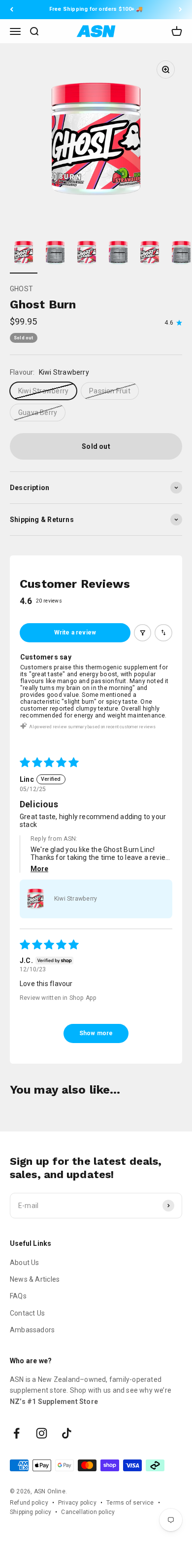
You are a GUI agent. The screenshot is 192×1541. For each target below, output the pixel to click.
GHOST (21, 289)
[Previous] (11, 9)
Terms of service (130, 1502)
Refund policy (29, 1502)
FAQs (18, 1296)
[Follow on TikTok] (66, 1433)
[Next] (180, 9)
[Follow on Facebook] (16, 1433)
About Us (24, 1262)
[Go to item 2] (55, 254)
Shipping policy (30, 1512)
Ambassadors (32, 1330)
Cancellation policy (88, 1512)
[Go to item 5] (149, 254)
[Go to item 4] (118, 254)
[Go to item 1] (23, 254)
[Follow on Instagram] (41, 1433)
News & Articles (35, 1279)
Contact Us (27, 1313)
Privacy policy (77, 1502)
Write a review (75, 632)
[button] (35, 898)
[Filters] (143, 633)
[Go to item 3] (86, 254)
